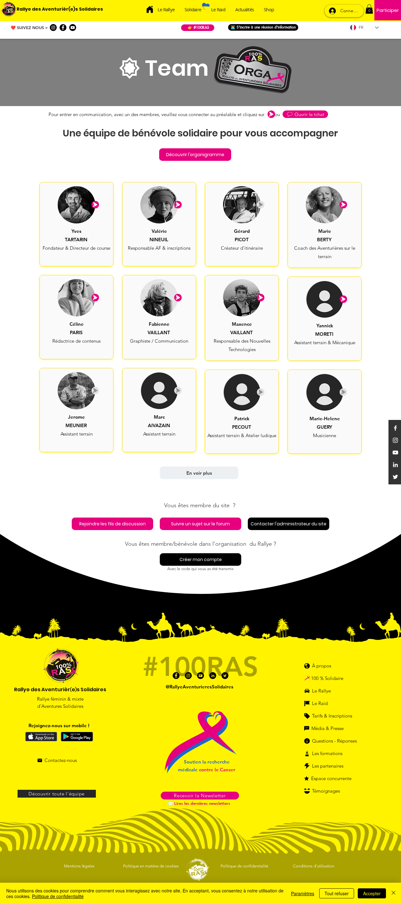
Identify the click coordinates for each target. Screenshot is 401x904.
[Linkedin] (395, 464)
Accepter (372, 893)
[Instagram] (53, 27)
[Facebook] (63, 27)
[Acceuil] (150, 9)
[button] (369, 9)
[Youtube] (72, 27)
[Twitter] (395, 476)
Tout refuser (337, 893)
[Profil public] (271, 114)
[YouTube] (395, 452)
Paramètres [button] (302, 893)
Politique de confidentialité (58, 896)
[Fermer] (393, 893)
